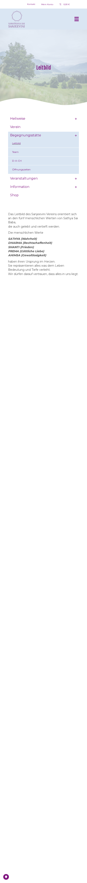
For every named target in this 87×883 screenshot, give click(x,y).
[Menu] (76, 19)
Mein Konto (47, 4)
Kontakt (31, 4)
